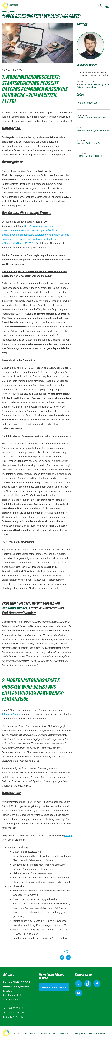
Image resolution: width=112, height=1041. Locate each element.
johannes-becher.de (87, 102)
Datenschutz (65, 1033)
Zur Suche (100, 5)
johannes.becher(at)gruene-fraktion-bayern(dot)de (93, 85)
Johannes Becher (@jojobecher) (92, 117)
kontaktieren (68, 959)
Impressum (30, 1033)
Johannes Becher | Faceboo (89, 155)
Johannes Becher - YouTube (89, 143)
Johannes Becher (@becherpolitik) (93, 130)
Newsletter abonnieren (54, 987)
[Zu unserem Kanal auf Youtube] (78, 993)
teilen (62, 959)
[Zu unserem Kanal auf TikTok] (87, 983)
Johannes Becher (87, 65)
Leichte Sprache (47, 1033)
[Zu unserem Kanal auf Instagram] (78, 983)
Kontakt (17, 1033)
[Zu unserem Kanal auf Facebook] (97, 983)
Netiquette (80, 1033)
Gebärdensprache (97, 1033)
